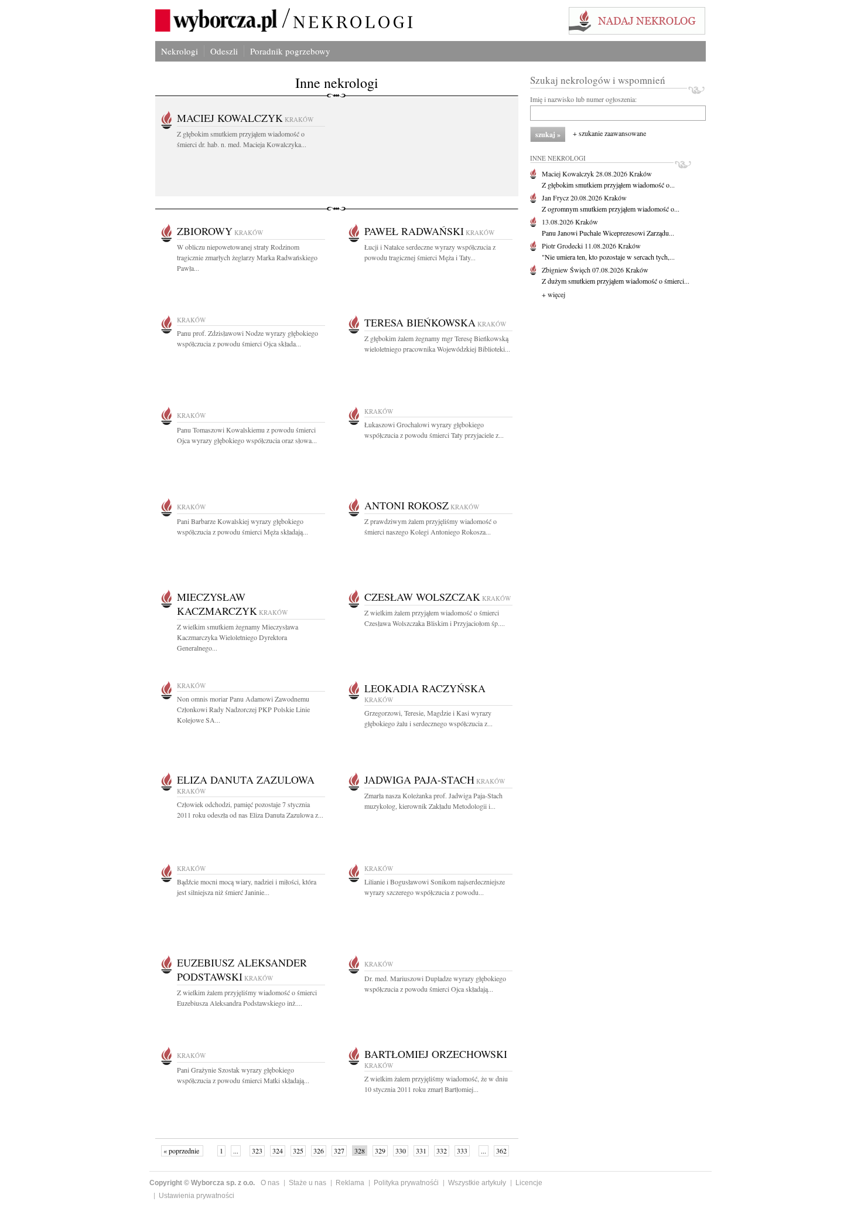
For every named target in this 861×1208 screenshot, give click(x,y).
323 (257, 1150)
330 (400, 1150)
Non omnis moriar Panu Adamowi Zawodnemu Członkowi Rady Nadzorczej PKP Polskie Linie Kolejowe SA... (243, 709)
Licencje (528, 1183)
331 (421, 1150)
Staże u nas (307, 1183)
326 (318, 1150)
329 (380, 1150)
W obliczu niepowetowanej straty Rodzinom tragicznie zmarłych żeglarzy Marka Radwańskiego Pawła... (247, 257)
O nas (270, 1183)
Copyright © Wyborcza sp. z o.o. (202, 1183)
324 (277, 1150)
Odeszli (224, 51)
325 (298, 1150)
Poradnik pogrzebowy (290, 51)
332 (441, 1150)
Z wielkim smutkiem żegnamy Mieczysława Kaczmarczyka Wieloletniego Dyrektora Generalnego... (237, 637)
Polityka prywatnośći (406, 1183)
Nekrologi (179, 51)
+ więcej (553, 294)
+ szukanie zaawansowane (609, 133)
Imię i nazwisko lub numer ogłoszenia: (583, 99)
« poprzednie (182, 1150)
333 (462, 1150)
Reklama (350, 1183)
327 (339, 1150)
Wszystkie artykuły (477, 1183)
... (235, 1150)
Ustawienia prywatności (196, 1196)
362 (501, 1150)
